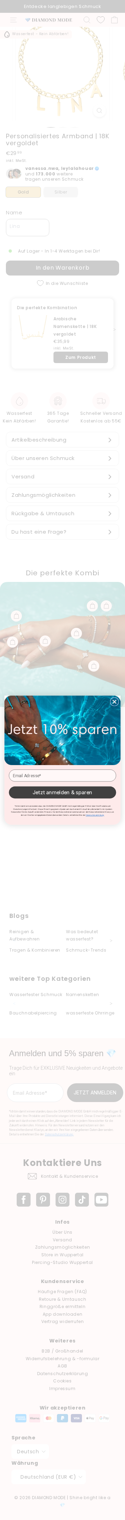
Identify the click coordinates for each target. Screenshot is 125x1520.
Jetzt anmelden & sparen (62, 792)
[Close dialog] (114, 701)
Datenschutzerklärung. (95, 815)
